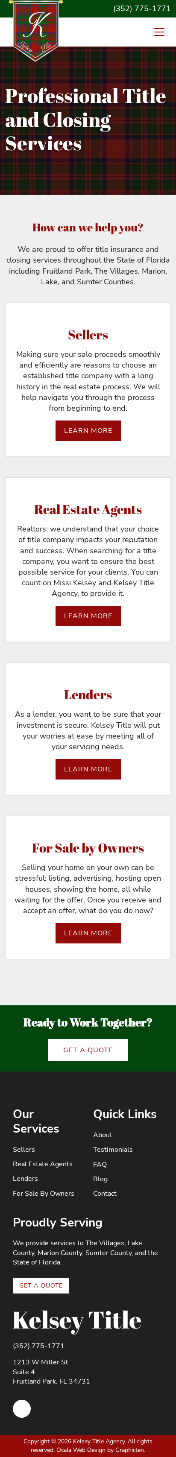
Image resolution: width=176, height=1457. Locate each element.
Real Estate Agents (43, 1164)
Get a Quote (88, 1050)
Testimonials (113, 1149)
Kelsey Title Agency (99, 1441)
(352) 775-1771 (142, 8)
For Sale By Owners (43, 1193)
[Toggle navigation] (159, 32)
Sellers (24, 1149)
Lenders (25, 1178)
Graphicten (129, 1450)
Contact (105, 1193)
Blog (100, 1179)
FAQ (100, 1164)
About (102, 1135)
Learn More (88, 430)
